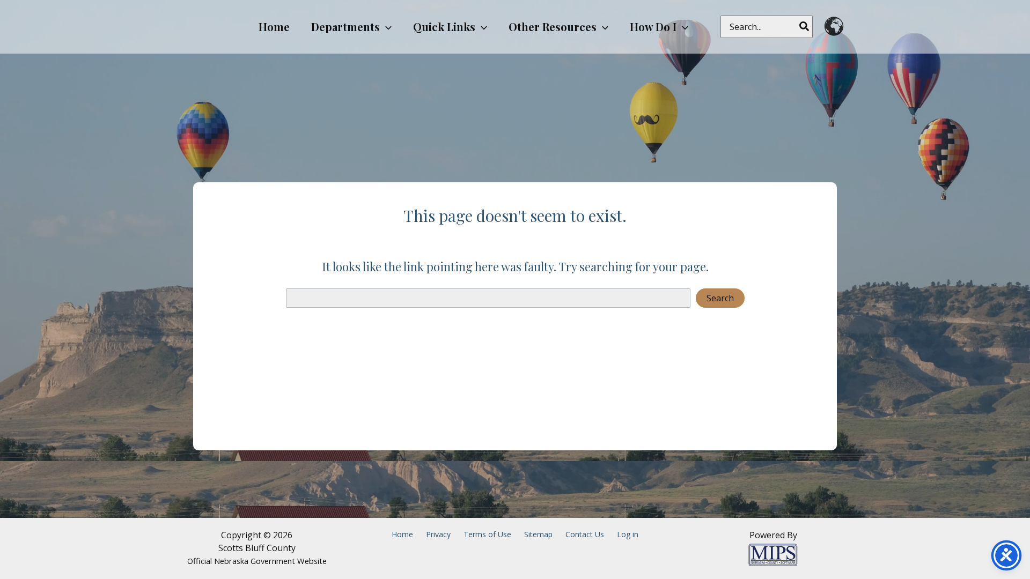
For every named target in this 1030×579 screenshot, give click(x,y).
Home (402, 534)
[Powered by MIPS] (773, 554)
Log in (627, 534)
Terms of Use (487, 534)
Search (720, 298)
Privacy (438, 534)
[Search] (804, 27)
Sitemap (538, 534)
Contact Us (584, 534)
